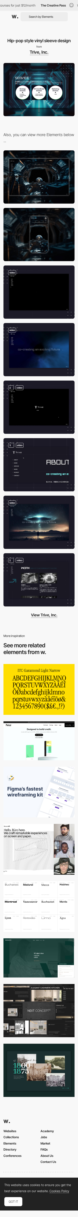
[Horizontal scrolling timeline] (39, 1070)
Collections (11, 1137)
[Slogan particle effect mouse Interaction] (39, 349)
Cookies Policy (59, 1191)
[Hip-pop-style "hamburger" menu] (39, 464)
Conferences (12, 1156)
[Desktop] (39, 177)
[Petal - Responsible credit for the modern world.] (39, 740)
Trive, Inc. (39, 52)
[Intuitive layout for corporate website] (39, 522)
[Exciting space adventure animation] (39, 292)
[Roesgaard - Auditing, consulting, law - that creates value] (39, 957)
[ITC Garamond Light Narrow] (39, 689)
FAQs (44, 1149)
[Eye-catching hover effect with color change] (39, 579)
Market (45, 1143)
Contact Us (48, 1162)
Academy (47, 1131)
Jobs (44, 1137)
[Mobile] (39, 234)
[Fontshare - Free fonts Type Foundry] (39, 906)
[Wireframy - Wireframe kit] (39, 792)
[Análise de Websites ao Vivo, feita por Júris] (39, 849)
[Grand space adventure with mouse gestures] (39, 407)
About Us (47, 1156)
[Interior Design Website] (39, 1010)
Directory (9, 1149)
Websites (9, 1131)
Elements (9, 1143)
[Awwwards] (15, 16)
